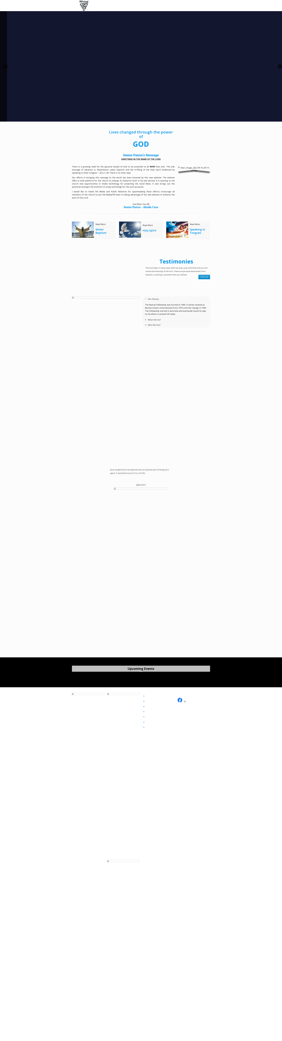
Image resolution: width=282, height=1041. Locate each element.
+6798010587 (185, 719)
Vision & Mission (153, 722)
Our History (151, 727)
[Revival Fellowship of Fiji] (84, 7)
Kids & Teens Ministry (156, 711)
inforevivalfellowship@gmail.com (193, 714)
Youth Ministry (153, 706)
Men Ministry (152, 701)
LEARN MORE (204, 277)
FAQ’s (148, 716)
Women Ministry (154, 696)
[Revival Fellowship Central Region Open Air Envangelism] (93, 676)
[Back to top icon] (208, 1035)
